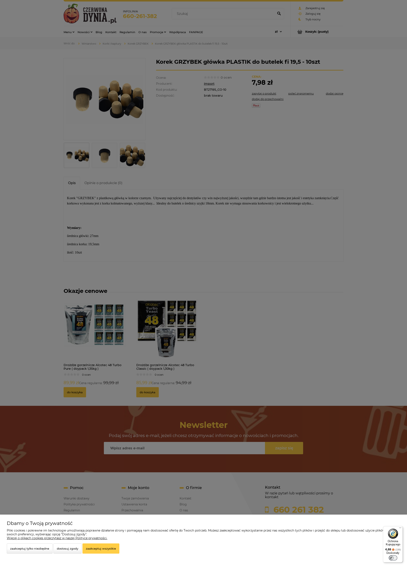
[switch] (393, 557)
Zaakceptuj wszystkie (101, 548)
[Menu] (400, 528)
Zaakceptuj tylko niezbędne (29, 548)
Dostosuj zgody (67, 548)
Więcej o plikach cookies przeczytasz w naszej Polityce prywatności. (57, 538)
